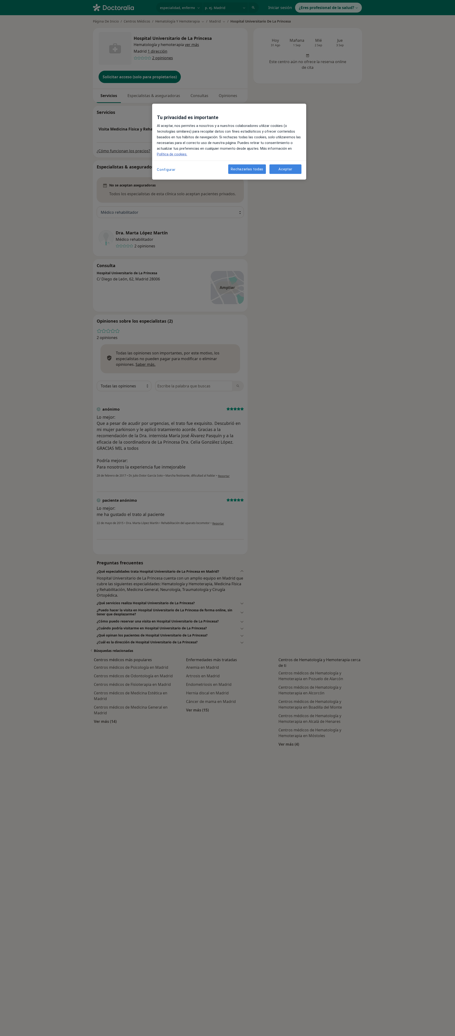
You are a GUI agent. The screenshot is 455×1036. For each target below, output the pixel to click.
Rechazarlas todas (247, 169)
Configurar (166, 169)
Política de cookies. (172, 154)
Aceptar (285, 169)
